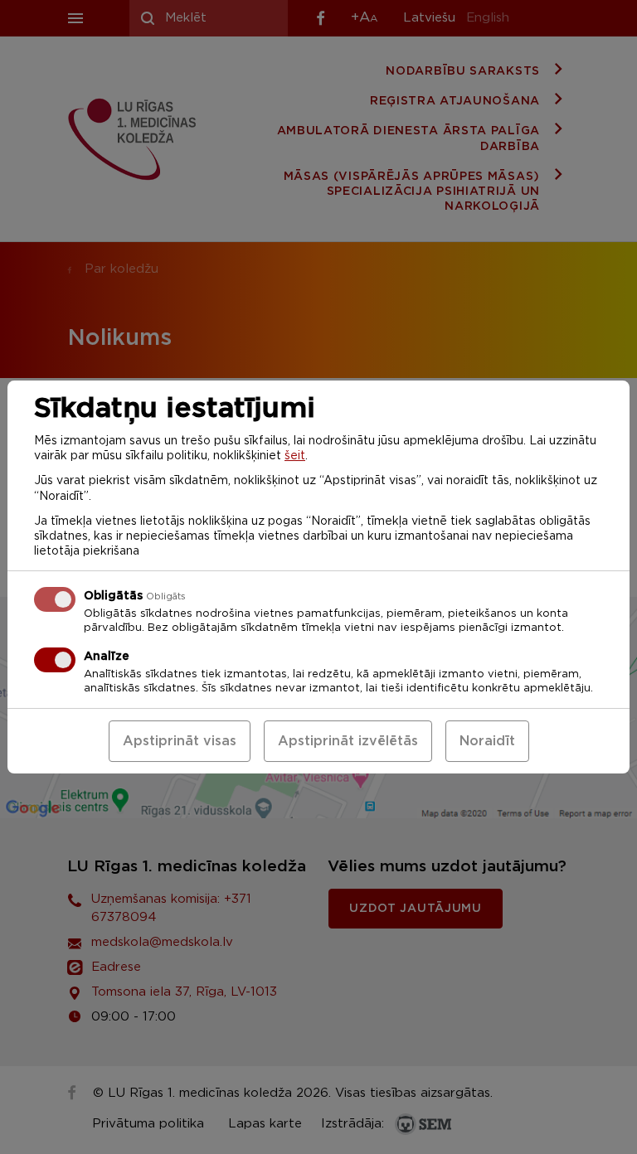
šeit (294, 456)
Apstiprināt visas (179, 741)
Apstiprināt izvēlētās (348, 741)
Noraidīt (487, 741)
